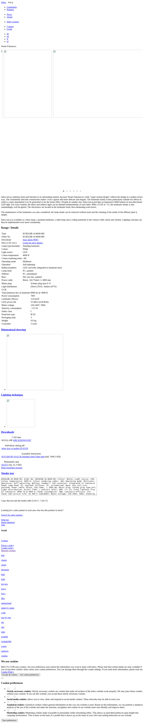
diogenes (5, 570)
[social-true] (10, 697)
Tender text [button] (7, 473)
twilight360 (6, 641)
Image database (8, 522)
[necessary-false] (16, 689)
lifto (3, 598)
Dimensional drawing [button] (13, 329)
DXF (29, 440)
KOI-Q (5, 465)
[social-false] (16, 697)
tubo (3, 632)
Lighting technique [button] (12, 394)
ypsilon (4, 656)
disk (3, 574)
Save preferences (9, 720)
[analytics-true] (10, 702)
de (8, 34)
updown (4, 651)
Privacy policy (7, 545)
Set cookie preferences (29, 675)
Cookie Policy (7, 672)
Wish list (5, 520)
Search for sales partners (12, 515)
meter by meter (7, 608)
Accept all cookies (9, 675)
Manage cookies (8, 550)
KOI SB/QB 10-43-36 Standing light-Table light (23, 456)
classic (4, 560)
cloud (3, 565)
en (8, 36)
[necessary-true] (10, 689)
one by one (6, 617)
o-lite (3, 613)
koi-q (3, 589)
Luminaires (12, 7)
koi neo (4, 584)
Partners (10, 9)
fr (7, 39)
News (9, 14)
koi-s (3, 593)
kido (3, 579)
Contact (10, 26)
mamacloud (6, 603)
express (13, 22)
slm (2, 627)
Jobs (3, 525)
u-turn (3, 646)
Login (9, 29)
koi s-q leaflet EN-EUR (15, 448)
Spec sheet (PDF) (30, 240)
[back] (2, 678)
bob (2, 555)
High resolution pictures (11, 468)
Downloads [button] (7, 432)
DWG (24, 440)
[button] (63, 191)
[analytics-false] (16, 702)
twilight (4, 637)
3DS (20, 440)
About (9, 17)
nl (7, 41)
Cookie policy (7, 548)
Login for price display (33, 243)
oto (2, 622)
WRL (15, 440)
